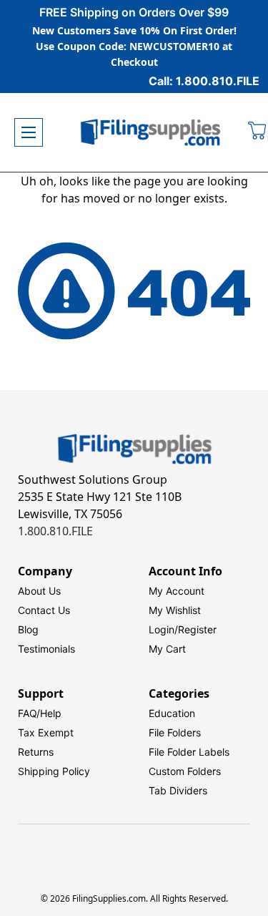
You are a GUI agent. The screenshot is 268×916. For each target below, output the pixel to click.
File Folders (175, 732)
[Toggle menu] (28, 132)
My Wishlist (175, 610)
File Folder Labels (189, 752)
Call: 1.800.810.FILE (204, 81)
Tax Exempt (46, 732)
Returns (36, 752)
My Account (176, 591)
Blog (28, 629)
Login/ (163, 629)
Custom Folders (185, 771)
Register (197, 629)
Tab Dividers (178, 790)
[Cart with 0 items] (257, 132)
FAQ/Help (39, 713)
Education (172, 713)
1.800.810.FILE (55, 531)
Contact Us (44, 610)
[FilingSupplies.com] (151, 132)
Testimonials (46, 649)
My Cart (167, 649)
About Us (39, 591)
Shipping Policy (54, 771)
